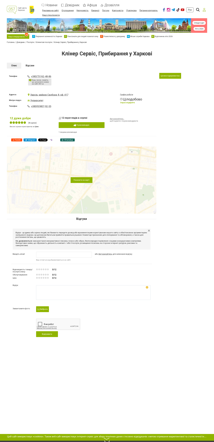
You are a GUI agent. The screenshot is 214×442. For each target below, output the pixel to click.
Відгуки (30, 65)
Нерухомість (83, 10)
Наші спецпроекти (51, 15)
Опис (14, 65)
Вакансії (95, 10)
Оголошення (68, 10)
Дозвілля (112, 5)
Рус (190, 9)
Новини (51, 5)
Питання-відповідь (148, 10)
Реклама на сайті (50, 10)
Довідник (72, 5)
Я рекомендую (82, 125)
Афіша (92, 5)
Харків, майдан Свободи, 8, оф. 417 (49, 94)
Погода (105, 10)
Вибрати (44, 309)
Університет (36, 100)
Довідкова (131, 10)
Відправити (47, 334)
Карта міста (117, 10)
